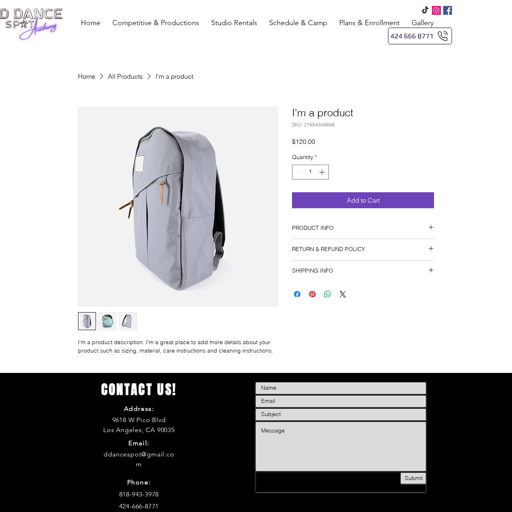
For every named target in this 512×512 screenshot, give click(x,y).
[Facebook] (447, 10)
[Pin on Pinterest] (312, 294)
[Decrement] (298, 172)
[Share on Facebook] (297, 294)
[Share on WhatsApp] (327, 294)
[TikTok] (425, 10)
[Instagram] (436, 10)
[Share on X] (343, 294)
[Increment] (323, 172)
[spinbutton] (310, 172)
